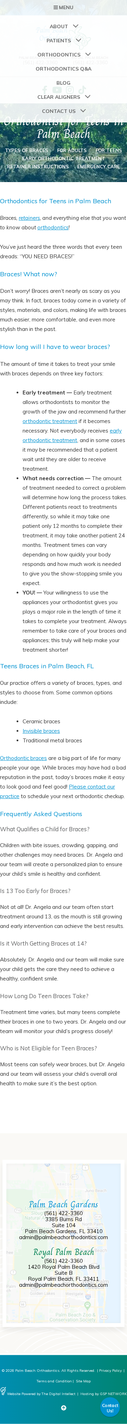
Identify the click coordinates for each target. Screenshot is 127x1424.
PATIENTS (59, 40)
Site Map (83, 1381)
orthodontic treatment (50, 421)
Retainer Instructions (38, 166)
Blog (63, 83)
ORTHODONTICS (58, 55)
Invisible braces (41, 731)
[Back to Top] (63, 1408)
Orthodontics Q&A (63, 69)
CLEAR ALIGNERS (58, 97)
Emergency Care (98, 166)
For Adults (72, 150)
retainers (29, 218)
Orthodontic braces (23, 758)
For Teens (109, 150)
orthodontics (52, 227)
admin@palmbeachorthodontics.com (63, 1237)
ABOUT (59, 26)
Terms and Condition (54, 1381)
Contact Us (58, 111)
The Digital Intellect (58, 1394)
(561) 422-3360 (63, 1213)
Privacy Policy (110, 1370)
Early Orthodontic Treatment (63, 158)
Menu (66, 7)
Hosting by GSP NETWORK (103, 1394)
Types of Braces (26, 150)
